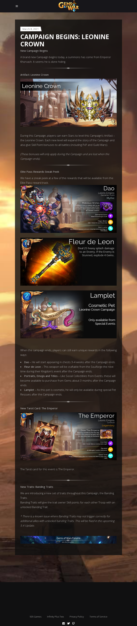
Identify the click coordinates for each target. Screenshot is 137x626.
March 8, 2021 (30, 29)
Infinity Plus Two (55, 616)
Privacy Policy (77, 616)
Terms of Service (98, 616)
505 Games (35, 616)
